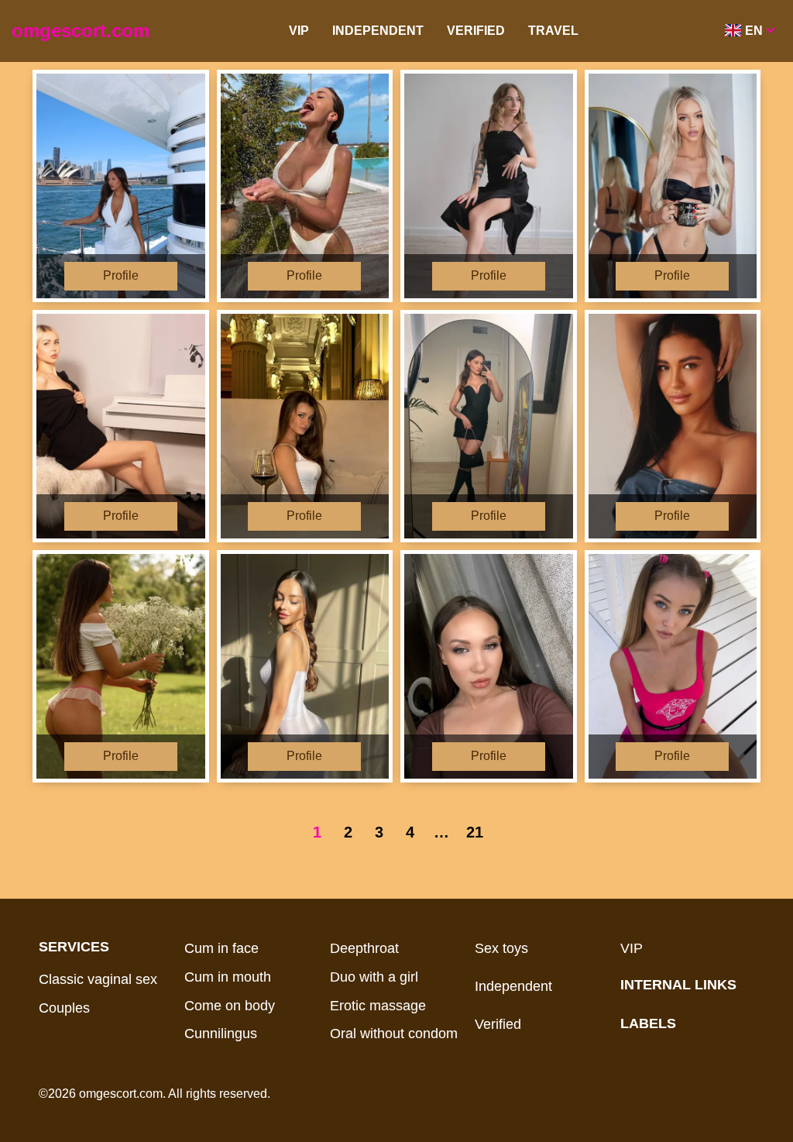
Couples (64, 1008)
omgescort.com (80, 30)
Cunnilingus (220, 1033)
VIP (299, 30)
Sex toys (501, 948)
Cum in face (221, 948)
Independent (378, 30)
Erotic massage (378, 1005)
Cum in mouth (227, 977)
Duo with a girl (374, 977)
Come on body (229, 1005)
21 (474, 832)
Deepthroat (364, 948)
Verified (476, 30)
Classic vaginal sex (98, 979)
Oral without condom (394, 1033)
